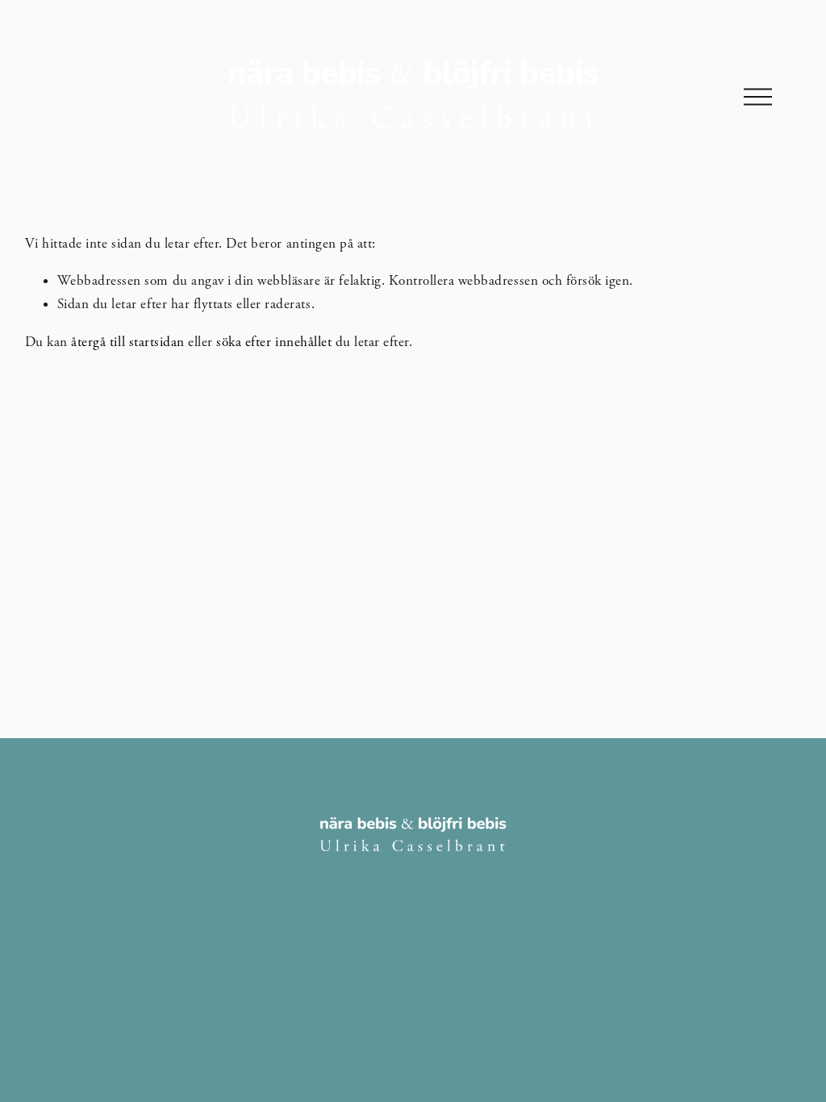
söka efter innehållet (274, 342)
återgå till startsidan (127, 342)
